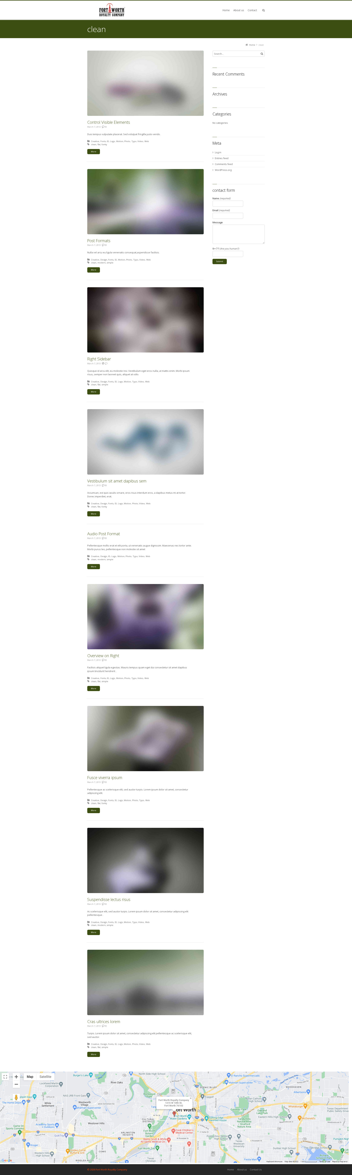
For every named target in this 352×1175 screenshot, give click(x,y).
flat (99, 144)
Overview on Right (103, 655)
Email (221, 210)
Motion (119, 141)
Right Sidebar (99, 358)
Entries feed (221, 158)
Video (140, 141)
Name (221, 198)
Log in (218, 152)
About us (242, 1169)
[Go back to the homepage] (112, 10)
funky (104, 144)
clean (93, 144)
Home (230, 1169)
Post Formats (98, 240)
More (93, 151)
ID (108, 141)
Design (103, 259)
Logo (112, 141)
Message (217, 222)
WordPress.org (223, 170)
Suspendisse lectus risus (108, 899)
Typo (133, 141)
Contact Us (256, 1169)
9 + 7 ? (225, 248)
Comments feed (224, 164)
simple (110, 262)
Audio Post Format (103, 533)
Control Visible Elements (108, 122)
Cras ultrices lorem (103, 1021)
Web (146, 141)
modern (102, 262)
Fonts (103, 141)
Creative (95, 141)
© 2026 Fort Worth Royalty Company (107, 1169)
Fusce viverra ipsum (104, 777)
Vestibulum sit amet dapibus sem (116, 481)
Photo (127, 141)
